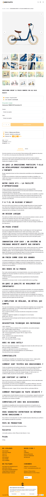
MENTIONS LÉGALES (7, 468)
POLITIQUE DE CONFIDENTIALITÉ (9, 466)
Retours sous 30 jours (14, 132)
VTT (6, 454)
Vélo (9, 143)
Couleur (4, 109)
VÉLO (3, 454)
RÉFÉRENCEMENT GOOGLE (8, 472)
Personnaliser (14, 493)
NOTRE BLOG (27, 457)
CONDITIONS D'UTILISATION (8, 471)
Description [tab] (20, 148)
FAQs (25, 451)
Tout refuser (23, 493)
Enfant (9, 141)
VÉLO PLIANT (5, 451)
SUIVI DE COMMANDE (29, 455)
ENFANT (7, 457)
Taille (3, 115)
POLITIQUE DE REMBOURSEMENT (10, 469)
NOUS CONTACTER (28, 454)
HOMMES (7, 460)
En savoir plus (17, 491)
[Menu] (43, 2)
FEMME (6, 458)
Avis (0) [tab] (26, 148)
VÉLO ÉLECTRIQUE (6, 452)
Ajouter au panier (27, 124)
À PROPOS (26, 452)
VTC (6, 455)
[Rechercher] (38, 2)
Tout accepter (31, 493)
